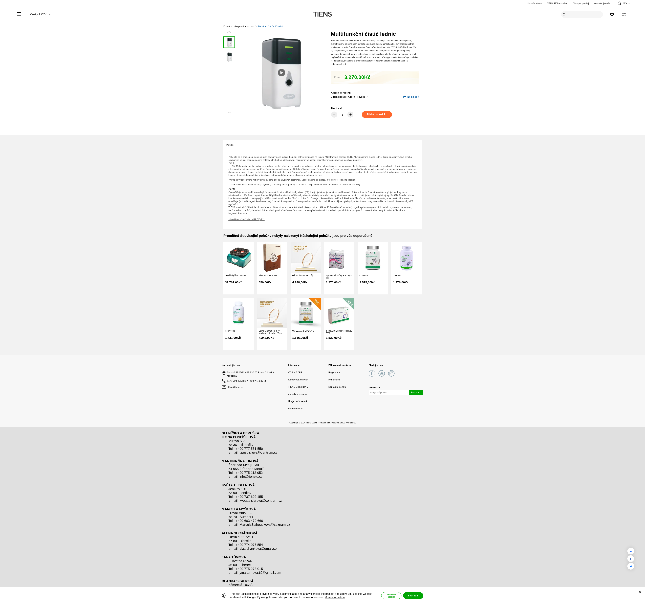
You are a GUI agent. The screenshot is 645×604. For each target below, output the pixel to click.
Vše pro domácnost (244, 26)
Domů (226, 26)
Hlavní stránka (534, 3)
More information (335, 597)
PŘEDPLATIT (416, 393)
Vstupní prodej (581, 3)
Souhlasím (413, 595)
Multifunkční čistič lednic (271, 26)
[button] (350, 97)
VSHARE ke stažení (557, 3)
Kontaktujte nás (602, 3)
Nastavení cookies (391, 595)
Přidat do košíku (377, 114)
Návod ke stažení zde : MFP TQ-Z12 (246, 219)
